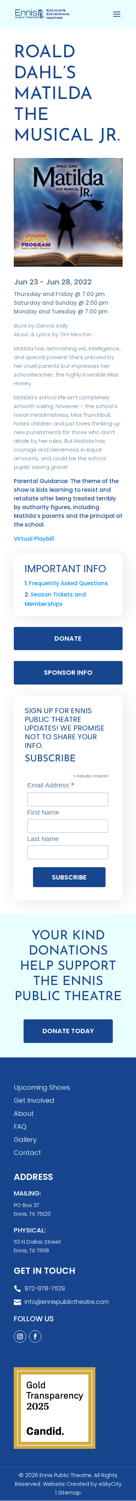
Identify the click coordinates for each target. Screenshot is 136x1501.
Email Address (51, 785)
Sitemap (69, 1492)
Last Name (43, 839)
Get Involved (34, 1100)
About (24, 1113)
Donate (68, 638)
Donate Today (68, 1030)
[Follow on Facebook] (35, 1336)
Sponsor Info (68, 672)
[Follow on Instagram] (20, 1336)
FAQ (20, 1126)
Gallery (25, 1139)
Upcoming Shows (42, 1087)
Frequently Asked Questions (68, 583)
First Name (43, 812)
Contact (27, 1152)
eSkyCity (110, 1484)
